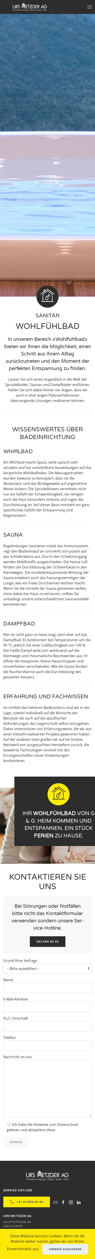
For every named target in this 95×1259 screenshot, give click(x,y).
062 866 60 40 (47, 941)
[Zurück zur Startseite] (29, 7)
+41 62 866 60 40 (30, 1201)
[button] (89, 7)
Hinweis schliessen (65, 1249)
